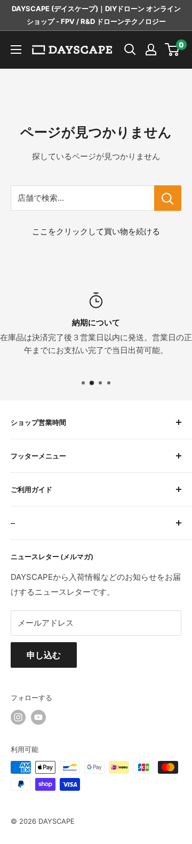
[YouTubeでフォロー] (38, 717)
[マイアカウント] (151, 49)
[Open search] (130, 49)
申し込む (44, 655)
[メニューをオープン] (16, 49)
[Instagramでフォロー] (18, 717)
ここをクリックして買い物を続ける (96, 231)
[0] (172, 49)
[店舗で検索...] (167, 198)
